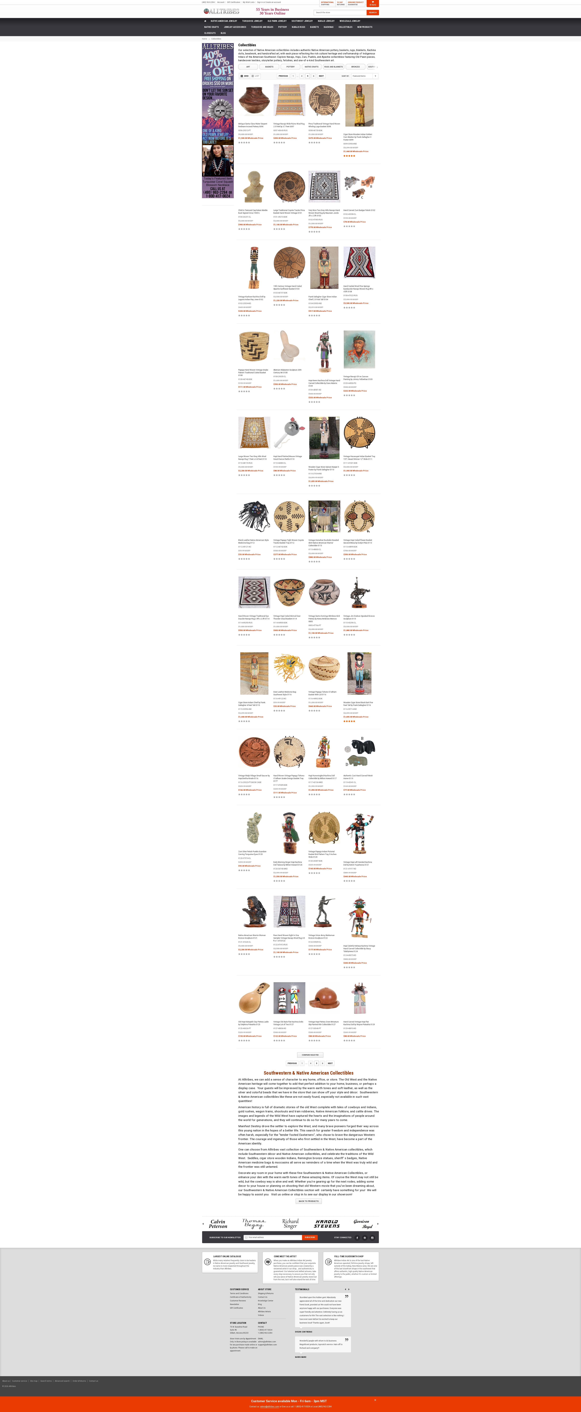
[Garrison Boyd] (363, 1224)
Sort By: (345, 76)
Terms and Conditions (239, 1293)
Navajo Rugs (298, 27)
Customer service (19, 1381)
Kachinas (328, 27)
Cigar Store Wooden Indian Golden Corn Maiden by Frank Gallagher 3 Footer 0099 (357, 137)
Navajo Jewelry (326, 21)
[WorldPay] (537, 1388)
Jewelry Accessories (235, 27)
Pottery (282, 27)
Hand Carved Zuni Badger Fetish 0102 (359, 210)
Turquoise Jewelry (252, 21)
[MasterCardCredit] (544, 1388)
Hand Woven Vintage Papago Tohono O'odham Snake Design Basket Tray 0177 (288, 778)
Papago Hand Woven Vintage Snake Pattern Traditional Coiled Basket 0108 (253, 372)
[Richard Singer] (290, 1224)
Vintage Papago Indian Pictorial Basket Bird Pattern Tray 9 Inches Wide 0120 (322, 854)
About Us (262, 1308)
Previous (283, 76)
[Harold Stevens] (327, 1224)
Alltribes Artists (264, 1312)
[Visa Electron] (559, 1388)
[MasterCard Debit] (550, 1388)
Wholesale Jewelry (350, 21)
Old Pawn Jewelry (277, 21)
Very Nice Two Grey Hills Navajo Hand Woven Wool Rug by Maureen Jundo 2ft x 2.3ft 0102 (324, 213)
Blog (223, 33)
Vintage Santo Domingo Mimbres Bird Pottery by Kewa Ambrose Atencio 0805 (324, 619)
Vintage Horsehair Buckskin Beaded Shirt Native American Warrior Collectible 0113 (324, 543)
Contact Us (262, 1297)
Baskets (314, 27)
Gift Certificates (236, 1308)
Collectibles (345, 27)
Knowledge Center (265, 1301)
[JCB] (574, 1388)
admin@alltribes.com (269, 1406)
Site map (33, 1381)
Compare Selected (310, 1055)
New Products (364, 27)
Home (204, 39)
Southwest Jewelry (302, 21)
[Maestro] (567, 1388)
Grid (246, 76)
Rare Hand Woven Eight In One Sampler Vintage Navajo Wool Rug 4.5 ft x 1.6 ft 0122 (289, 938)
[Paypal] (526, 1388)
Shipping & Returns (266, 1293)
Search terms (46, 1381)
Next (321, 76)
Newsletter (234, 1304)
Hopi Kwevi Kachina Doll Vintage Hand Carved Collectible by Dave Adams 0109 (324, 383)
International (327, 3)
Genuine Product (356, 3)
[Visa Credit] (543, 1388)
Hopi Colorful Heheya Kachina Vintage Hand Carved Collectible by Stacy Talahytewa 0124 (359, 948)
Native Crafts (211, 27)
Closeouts (210, 33)
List (257, 76)
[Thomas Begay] (254, 1224)
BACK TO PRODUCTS (309, 1201)
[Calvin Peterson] (218, 1224)
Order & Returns (79, 1381)
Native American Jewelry (224, 21)
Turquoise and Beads (262, 27)
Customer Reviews (238, 1301)
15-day (341, 3)
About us (6, 1381)
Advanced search (62, 1381)
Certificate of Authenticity (240, 1297)
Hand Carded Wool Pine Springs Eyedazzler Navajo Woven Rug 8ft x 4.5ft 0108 (358, 289)
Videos (261, 1315)
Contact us (93, 1381)
